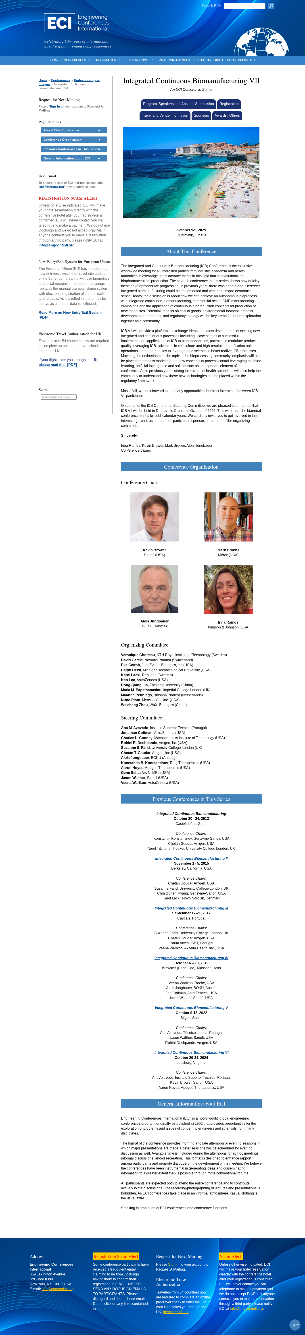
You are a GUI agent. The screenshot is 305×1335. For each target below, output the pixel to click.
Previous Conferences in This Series (71, 149)
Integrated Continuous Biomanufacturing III (191, 908)
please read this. (176, 1312)
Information (106, 60)
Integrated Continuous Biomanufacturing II (191, 858)
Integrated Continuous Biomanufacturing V (191, 1008)
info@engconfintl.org (57, 245)
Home (54, 60)
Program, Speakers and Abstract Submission (178, 104)
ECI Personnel (138, 60)
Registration (229, 104)
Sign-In (54, 106)
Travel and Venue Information (165, 115)
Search (44, 389)
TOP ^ (295, 1325)
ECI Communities (241, 60)
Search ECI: (211, 6)
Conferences (75, 60)
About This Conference (61, 130)
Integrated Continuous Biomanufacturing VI (191, 1052)
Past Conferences (174, 60)
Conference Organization (63, 139)
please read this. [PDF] (58, 365)
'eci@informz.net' (52, 186)
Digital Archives (208, 60)
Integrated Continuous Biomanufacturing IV (191, 958)
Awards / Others (227, 115)
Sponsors (201, 115)
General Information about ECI (67, 158)
